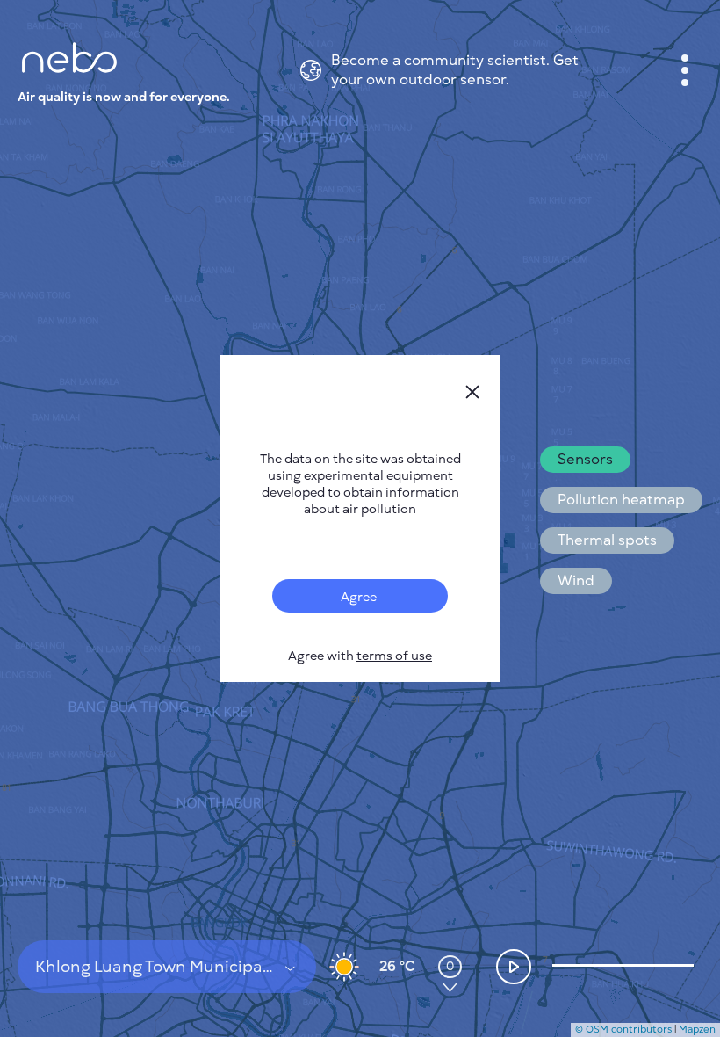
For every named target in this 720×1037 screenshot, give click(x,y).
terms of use (394, 656)
